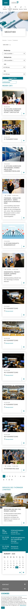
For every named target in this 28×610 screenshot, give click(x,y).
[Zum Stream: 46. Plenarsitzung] (13, 424)
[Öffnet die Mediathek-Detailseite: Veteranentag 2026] (13, 457)
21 (16, 565)
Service (21, 9)
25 (7, 567)
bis (5, 71)
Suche (25, 9)
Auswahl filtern (13, 78)
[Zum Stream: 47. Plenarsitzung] (13, 392)
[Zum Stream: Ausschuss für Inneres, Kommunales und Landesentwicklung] (13, 154)
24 (4, 567)
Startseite (4, 40)
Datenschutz (23, 605)
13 (13, 563)
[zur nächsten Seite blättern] (20, 476)
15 (19, 563)
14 (16, 563)
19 (10, 565)
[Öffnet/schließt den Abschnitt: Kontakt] (25, 584)
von (5, 64)
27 (13, 567)
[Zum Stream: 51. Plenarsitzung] (13, 127)
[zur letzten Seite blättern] (23, 476)
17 (4, 565)
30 (23, 567)
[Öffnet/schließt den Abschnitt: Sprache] (25, 589)
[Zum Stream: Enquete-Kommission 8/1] (13, 231)
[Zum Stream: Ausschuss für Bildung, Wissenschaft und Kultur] (13, 97)
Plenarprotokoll (9, 311)
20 (13, 565)
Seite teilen (6, 44)
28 (17, 567)
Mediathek (15, 9)
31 (4, 569)
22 (19, 565)
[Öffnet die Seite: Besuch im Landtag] (14, 501)
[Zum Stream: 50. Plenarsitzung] (13, 296)
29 (19, 567)
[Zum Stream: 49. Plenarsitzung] (13, 328)
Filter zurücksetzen (7, 81)
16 (23, 563)
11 (7, 563)
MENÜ (5, 2)
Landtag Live (10, 9)
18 (7, 565)
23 (23, 565)
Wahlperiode (7, 57)
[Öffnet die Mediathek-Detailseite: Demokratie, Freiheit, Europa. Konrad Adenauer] (13, 260)
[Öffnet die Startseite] (15, 3)
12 (10, 563)
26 (10, 567)
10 (4, 563)
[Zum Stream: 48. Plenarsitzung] (13, 360)
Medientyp (7, 50)
